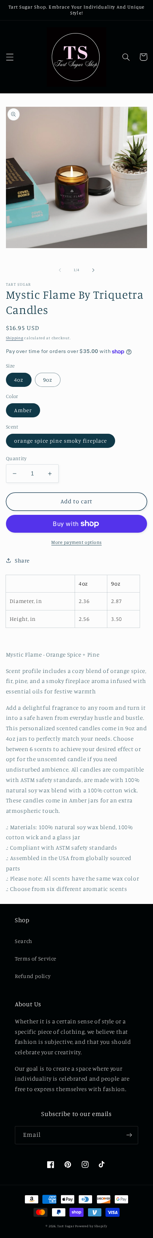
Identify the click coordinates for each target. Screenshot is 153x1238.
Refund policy (33, 976)
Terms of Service (35, 958)
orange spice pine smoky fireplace (60, 440)
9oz (47, 379)
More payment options (76, 542)
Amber (23, 410)
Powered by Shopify (91, 1226)
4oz (18, 379)
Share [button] (22, 560)
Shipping (14, 338)
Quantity (16, 458)
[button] (9, 56)
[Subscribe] (129, 1135)
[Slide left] (60, 270)
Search (23, 941)
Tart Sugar (65, 1226)
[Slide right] (93, 270)
